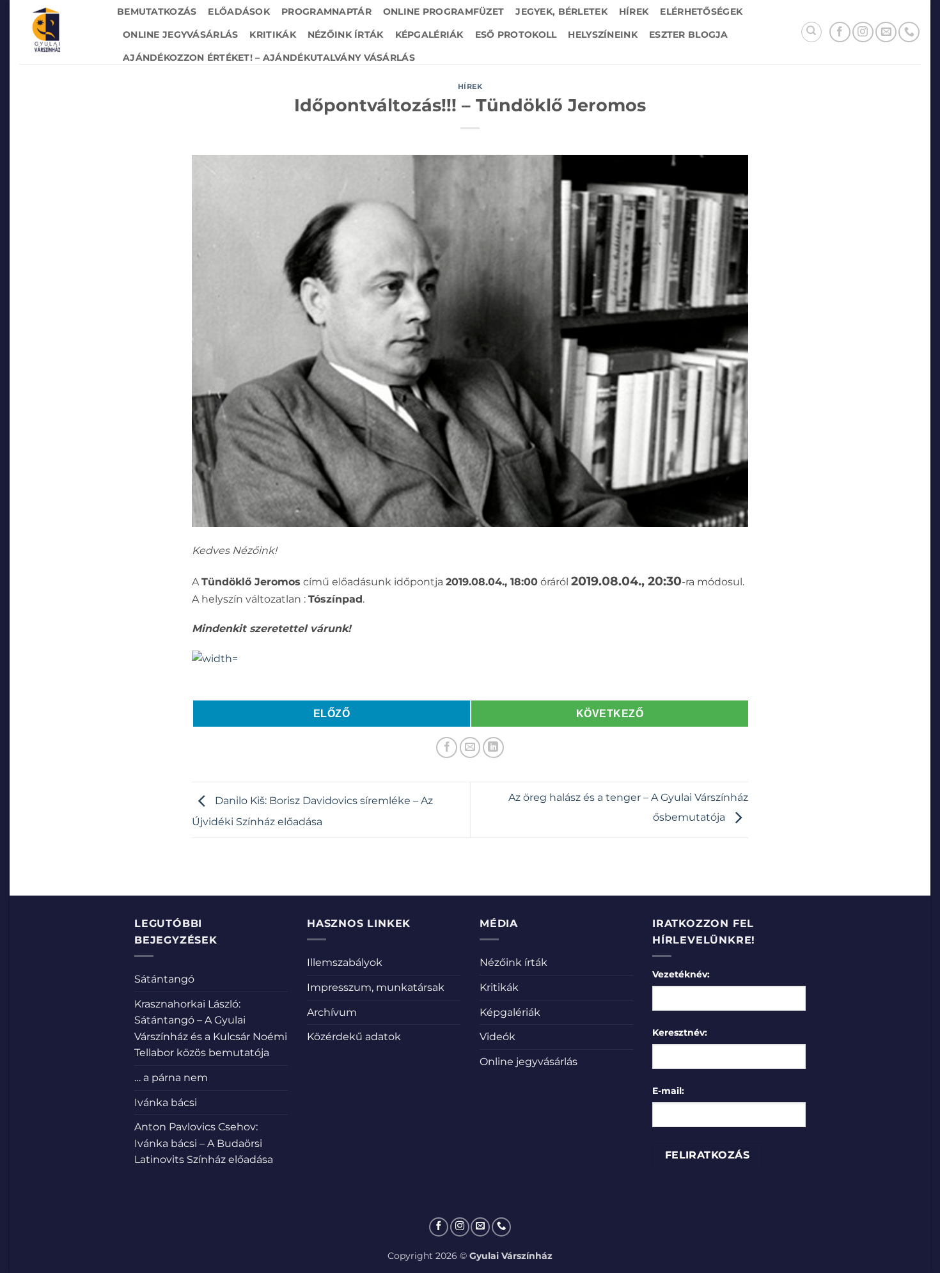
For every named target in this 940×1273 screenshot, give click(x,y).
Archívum (332, 1012)
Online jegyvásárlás (180, 34)
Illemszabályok (344, 962)
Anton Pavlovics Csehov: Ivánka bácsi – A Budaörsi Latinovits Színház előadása (203, 1143)
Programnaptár (326, 11)
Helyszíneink (602, 34)
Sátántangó (164, 979)
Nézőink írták (346, 34)
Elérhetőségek (701, 11)
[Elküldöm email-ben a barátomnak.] (470, 747)
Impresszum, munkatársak (375, 987)
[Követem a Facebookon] (839, 32)
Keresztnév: (679, 1032)
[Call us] (909, 32)
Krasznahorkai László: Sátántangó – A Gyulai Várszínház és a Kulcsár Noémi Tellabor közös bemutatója (210, 1028)
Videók (497, 1037)
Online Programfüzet (443, 11)
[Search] (811, 32)
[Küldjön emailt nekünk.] (886, 32)
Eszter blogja (688, 34)
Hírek (633, 11)
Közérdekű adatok (354, 1037)
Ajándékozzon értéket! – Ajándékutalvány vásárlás (269, 57)
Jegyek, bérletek (561, 11)
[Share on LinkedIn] (493, 747)
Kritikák (272, 34)
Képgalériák (429, 34)
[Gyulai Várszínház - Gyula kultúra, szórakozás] (58, 32)
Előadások (239, 11)
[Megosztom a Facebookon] (446, 747)
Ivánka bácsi (165, 1102)
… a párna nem (171, 1077)
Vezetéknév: (681, 974)
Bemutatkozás (156, 11)
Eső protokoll (516, 34)
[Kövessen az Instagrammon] (862, 32)
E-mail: (668, 1090)
